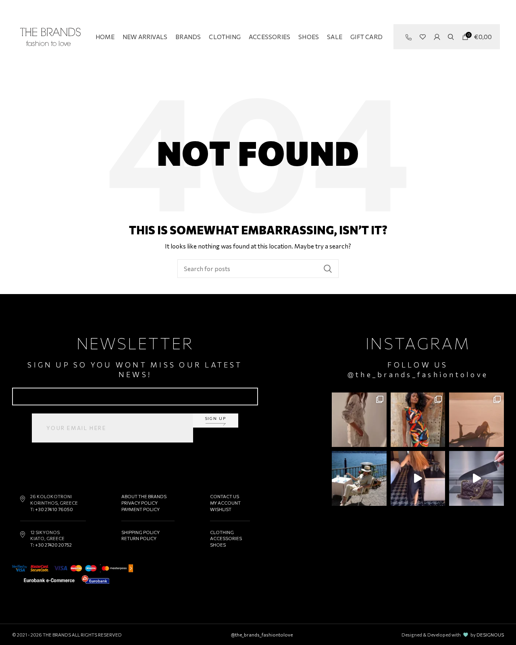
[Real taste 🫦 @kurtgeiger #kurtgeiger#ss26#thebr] (476, 478)
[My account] (437, 37)
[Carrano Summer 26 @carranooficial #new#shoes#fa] (418, 478)
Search (328, 268)
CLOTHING (222, 532)
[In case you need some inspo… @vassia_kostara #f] (359, 478)
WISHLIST (220, 509)
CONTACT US (224, 496)
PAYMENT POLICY (140, 509)
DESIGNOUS (490, 634)
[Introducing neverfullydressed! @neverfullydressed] (418, 419)
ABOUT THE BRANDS (143, 496)
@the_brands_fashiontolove (417, 374)
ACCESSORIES (226, 538)
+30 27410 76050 (54, 509)
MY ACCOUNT (225, 502)
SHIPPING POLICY (140, 532)
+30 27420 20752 (53, 544)
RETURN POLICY (138, 538)
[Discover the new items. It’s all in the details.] (359, 419)
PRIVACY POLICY (139, 502)
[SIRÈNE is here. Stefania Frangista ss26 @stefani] (476, 419)
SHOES (218, 544)
